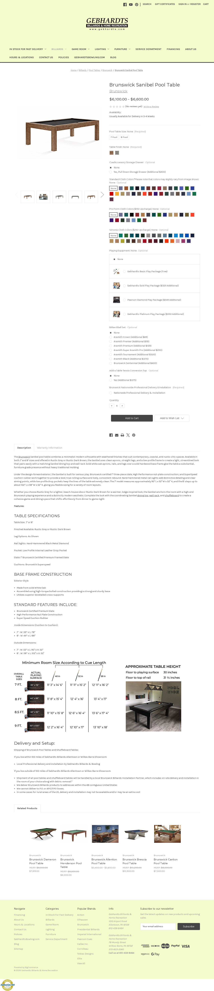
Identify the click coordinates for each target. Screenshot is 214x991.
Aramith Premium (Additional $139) (132, 345)
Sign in (183, 4)
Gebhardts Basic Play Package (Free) (147, 271)
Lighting (100, 49)
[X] (128, 435)
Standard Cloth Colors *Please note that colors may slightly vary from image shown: (154, 181)
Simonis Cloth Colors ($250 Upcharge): (138, 229)
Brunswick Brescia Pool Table (134, 861)
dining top (142, 495)
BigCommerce (31, 967)
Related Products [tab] (27, 808)
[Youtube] (131, 4)
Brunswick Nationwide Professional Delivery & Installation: (146, 387)
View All (81, 963)
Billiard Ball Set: (123, 327)
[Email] (116, 435)
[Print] (122, 435)
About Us (190, 49)
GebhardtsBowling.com (89, 57)
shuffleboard (172, 495)
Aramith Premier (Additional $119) (131, 341)
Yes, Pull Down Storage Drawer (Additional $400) (140, 171)
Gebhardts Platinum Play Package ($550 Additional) (155, 314)
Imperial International (89, 934)
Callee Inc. (82, 944)
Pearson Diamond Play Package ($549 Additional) (154, 299)
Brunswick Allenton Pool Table (104, 861)
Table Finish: (125, 147)
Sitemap (18, 948)
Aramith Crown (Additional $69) (131, 337)
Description (24, 447)
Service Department (148, 49)
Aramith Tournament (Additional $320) (135, 354)
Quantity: (114, 400)
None (116, 167)
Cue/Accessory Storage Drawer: (132, 162)
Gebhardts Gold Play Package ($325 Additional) (153, 285)
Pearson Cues (84, 939)
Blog (113, 57)
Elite (79, 958)
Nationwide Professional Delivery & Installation (139, 392)
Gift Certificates (165, 4)
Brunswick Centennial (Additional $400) (135, 363)
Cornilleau (82, 948)
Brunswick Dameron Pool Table (42, 861)
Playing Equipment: (128, 250)
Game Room (79, 49)
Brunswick (24, 456)
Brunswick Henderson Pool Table (71, 863)
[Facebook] (125, 4)
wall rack (154, 495)
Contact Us (46, 57)
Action (80, 914)
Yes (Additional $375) (125, 380)
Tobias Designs (85, 953)
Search (147, 4)
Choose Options (43, 836)
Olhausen (82, 919)
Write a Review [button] (151, 106)
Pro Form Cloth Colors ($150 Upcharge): (139, 209)
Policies (63, 57)
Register (195, 4)
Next (102, 194)
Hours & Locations (21, 57)
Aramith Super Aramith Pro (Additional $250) (138, 350)
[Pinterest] (136, 4)
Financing (173, 49)
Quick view (40, 831)
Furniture (120, 49)
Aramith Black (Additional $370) (131, 358)
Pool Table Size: (127, 131)
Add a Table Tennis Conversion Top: (133, 370)
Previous (16, 194)
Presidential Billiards (88, 929)
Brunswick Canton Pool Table (166, 861)
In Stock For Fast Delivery (26, 49)
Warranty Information (49, 447)
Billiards (57, 49)
